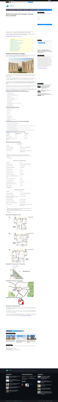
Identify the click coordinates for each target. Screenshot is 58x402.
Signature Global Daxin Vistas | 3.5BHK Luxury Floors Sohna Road (10, 341)
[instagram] (50, 0)
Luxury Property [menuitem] (26, 9)
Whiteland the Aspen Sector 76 (11, 12)
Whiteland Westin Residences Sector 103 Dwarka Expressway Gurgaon (15, 387)
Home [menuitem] (7, 9)
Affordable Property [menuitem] (12, 9)
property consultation (48, 63)
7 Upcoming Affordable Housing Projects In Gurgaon (32, 378)
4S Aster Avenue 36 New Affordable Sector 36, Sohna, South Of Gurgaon (46, 388)
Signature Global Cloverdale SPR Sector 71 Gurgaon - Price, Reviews (15, 384)
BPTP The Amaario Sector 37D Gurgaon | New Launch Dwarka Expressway (31, 341)
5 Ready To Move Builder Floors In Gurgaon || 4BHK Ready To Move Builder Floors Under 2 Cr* (44, 51)
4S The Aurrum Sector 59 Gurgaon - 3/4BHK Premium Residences (14, 390)
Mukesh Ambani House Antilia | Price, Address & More (46, 90)
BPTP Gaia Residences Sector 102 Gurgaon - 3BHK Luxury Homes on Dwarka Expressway (21, 341)
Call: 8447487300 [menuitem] (37, 9)
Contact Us (12, 0)
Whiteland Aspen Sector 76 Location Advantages (17, 42)
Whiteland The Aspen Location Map (15, 48)
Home (6, 0)
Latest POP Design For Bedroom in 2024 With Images (46, 385)
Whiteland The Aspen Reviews (15, 50)
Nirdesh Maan (8, 17)
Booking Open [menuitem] (32, 9)
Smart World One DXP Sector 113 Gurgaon (25, 376)
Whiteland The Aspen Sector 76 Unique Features (17, 40)
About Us (9, 0)
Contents (12, 39)
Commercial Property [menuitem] (20, 9)
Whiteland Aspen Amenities (14, 41)
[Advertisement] (21, 24)
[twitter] (48, 0)
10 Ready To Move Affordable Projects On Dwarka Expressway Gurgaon (25, 379)
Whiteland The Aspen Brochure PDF (15, 49)
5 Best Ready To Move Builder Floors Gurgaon (32, 376)
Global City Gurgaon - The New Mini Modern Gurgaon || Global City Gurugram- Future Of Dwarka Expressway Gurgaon (45, 86)
